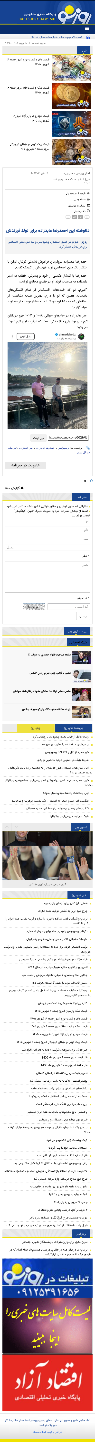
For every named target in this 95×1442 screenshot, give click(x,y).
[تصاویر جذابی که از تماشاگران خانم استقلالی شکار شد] (47, 876)
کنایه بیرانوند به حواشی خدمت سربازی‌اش (62, 1003)
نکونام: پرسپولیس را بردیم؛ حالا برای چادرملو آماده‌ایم (57, 931)
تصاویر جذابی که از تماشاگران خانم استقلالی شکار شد (47, 884)
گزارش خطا (12, 488)
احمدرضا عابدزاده (45, 447)
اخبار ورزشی (83, 173)
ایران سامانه (39, 1432)
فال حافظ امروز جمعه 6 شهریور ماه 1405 (63, 1065)
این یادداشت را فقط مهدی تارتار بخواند (66, 793)
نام (87, 521)
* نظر (86, 555)
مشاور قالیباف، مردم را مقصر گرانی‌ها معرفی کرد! (59, 982)
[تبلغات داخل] (47, 1278)
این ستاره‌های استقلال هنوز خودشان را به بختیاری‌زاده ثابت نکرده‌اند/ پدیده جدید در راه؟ (50, 770)
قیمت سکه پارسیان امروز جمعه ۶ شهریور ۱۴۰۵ (61, 1011)
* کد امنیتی (83, 598)
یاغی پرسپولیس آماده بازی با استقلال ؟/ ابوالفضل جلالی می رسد (49, 1163)
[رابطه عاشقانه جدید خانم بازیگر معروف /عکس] (81, 712)
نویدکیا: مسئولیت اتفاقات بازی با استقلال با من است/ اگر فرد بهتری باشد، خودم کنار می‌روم (50, 993)
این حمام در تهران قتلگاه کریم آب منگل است (61, 1104)
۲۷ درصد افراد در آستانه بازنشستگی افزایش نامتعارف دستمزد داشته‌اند (45, 1171)
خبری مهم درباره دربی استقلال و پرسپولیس (62, 1119)
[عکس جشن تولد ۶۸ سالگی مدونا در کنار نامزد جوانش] (81, 694)
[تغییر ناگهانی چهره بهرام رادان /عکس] (81, 676)
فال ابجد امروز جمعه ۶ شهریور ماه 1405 (64, 1057)
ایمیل (86, 538)
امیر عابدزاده (26, 447)
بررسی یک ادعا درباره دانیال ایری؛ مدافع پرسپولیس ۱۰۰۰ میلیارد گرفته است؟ (49, 1130)
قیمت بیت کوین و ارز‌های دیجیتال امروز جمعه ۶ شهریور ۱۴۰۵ (29, 146)
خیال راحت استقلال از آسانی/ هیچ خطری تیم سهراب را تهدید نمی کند (46, 1225)
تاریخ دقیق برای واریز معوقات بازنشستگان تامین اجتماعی (54, 1242)
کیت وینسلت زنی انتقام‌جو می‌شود (67, 1140)
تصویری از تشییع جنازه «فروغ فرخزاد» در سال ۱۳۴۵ (57, 967)
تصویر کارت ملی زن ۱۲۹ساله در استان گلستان (61, 1073)
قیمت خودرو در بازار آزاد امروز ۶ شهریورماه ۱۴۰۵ (31, 118)
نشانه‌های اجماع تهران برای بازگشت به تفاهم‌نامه (59, 1088)
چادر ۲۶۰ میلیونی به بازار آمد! (70, 1202)
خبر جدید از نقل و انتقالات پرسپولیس (67, 752)
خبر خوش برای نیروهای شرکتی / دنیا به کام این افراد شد (54, 1049)
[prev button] (16, 827)
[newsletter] (25, 465)
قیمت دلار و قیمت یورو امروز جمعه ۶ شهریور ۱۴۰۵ (28, 62)
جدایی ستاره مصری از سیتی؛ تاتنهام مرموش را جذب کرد (54, 975)
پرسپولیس (63, 447)
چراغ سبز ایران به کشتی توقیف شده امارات (62, 911)
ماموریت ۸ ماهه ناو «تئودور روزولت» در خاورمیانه (58, 1186)
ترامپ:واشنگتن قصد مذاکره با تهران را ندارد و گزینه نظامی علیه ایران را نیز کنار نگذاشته (48, 921)
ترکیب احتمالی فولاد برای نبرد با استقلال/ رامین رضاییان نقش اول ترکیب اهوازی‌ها (47, 949)
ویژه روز (35, 728)
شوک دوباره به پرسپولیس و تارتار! (69, 816)
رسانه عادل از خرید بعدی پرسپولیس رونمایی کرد (61, 736)
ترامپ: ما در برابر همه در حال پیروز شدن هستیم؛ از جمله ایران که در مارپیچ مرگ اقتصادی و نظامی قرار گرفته (50, 1252)
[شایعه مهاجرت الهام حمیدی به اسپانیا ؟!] (81, 657)
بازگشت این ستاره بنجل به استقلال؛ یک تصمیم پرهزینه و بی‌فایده (50, 800)
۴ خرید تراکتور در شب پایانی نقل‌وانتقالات (62, 1210)
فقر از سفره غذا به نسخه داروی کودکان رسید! (61, 1155)
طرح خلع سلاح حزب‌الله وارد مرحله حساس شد (60, 1179)
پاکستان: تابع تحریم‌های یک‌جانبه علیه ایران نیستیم (57, 1112)
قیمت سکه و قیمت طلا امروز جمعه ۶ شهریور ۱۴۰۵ (28, 90)
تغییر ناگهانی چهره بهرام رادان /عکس (50, 673)
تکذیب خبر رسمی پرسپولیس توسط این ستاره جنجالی (57, 808)
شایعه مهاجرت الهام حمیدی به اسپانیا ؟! (49, 655)
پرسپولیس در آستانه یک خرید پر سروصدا (65, 744)
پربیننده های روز (73, 728)
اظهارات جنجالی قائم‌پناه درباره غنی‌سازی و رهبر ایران (56, 939)
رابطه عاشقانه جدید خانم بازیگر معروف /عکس (46, 709)
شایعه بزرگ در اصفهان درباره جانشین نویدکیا (63, 760)
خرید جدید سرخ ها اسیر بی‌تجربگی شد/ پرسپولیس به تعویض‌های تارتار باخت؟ (49, 783)
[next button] (7, 827)
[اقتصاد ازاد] (47, 1382)
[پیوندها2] (47, 1326)
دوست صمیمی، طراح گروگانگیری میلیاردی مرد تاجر (58, 1217)
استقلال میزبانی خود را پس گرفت (67, 1147)
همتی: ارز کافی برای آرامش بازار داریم (65, 903)
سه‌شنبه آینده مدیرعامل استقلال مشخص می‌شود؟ (57, 1096)
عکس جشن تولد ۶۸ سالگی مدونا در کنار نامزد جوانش (42, 691)
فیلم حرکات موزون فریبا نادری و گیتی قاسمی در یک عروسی (53, 959)
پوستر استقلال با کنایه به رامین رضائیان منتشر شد (58, 1080)
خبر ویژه (68, 173)
